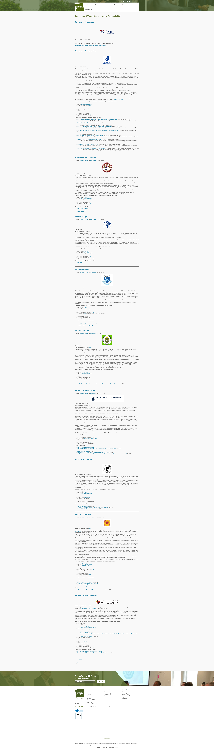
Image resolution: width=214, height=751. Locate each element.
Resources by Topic (125, 691)
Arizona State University (83, 514)
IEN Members (89, 695)
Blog (123, 697)
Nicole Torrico (93, 333)
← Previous (79, 659)
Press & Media (89, 698)
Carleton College (81, 217)
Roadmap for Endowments (91, 708)
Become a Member (126, 4)
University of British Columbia (85, 390)
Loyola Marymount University (85, 157)
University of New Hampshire (85, 51)
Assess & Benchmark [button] (114, 4)
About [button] (86, 4)
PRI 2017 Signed (80, 211)
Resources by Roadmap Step (127, 693)
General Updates (125, 698)
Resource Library (125, 689)
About (88, 689)
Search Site (129, 1)
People (88, 691)
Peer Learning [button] (94, 4)
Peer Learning (107, 689)
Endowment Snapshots (84, 160)
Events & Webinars (107, 691)
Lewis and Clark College (83, 459)
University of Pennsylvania (84, 22)
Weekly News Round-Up (126, 695)
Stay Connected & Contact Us (92, 703)
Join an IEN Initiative (107, 694)
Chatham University (82, 330)
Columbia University (82, 269)
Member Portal (88, 9)
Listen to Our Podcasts (126, 694)
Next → (79, 666)
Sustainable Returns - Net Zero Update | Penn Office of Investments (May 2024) (92, 45)
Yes (94, 204)
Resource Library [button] (103, 4)
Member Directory (107, 693)
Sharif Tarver (93, 598)
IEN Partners (89, 694)
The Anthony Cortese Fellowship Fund (93, 697)
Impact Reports (89, 702)
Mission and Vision (90, 693)
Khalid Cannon (93, 160)
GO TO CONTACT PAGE (79, 706)
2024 (90, 347)
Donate (88, 701)
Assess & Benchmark (91, 706)
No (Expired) (85, 251)
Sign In (123, 1)
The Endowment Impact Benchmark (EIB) (94, 710)
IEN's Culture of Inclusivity (91, 699)
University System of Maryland (86, 595)
